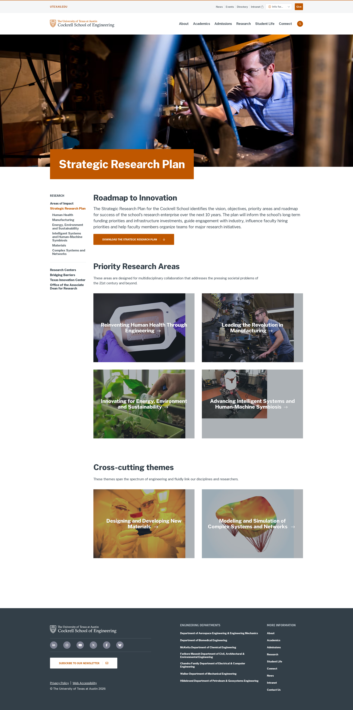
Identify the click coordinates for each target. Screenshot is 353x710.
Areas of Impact (62, 203)
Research (243, 24)
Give (299, 6)
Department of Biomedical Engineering (203, 640)
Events (230, 6)
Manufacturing (63, 220)
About (184, 24)
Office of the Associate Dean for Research (67, 286)
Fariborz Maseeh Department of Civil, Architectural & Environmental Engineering (212, 655)
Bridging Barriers (62, 275)
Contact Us (274, 689)
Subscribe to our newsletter (79, 663)
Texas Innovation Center (67, 280)
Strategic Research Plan (68, 208)
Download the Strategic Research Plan (129, 239)
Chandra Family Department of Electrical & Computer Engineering (212, 665)
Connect (285, 24)
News (219, 6)
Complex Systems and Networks (68, 252)
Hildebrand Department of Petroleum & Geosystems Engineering (219, 680)
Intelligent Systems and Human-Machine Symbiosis (67, 237)
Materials (59, 245)
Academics (201, 24)
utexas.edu (58, 6)
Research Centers (63, 270)
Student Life (264, 24)
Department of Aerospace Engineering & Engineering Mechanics (219, 633)
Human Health (62, 215)
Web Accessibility (85, 683)
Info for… (277, 6)
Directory (242, 6)
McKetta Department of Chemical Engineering (208, 647)
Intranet (255, 6)
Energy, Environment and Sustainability (67, 226)
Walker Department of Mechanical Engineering (208, 673)
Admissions (223, 24)
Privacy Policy (59, 683)
